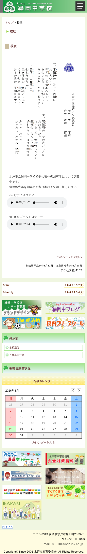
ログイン (7, 527)
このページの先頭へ (69, 257)
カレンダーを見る (43, 442)
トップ (9, 22)
